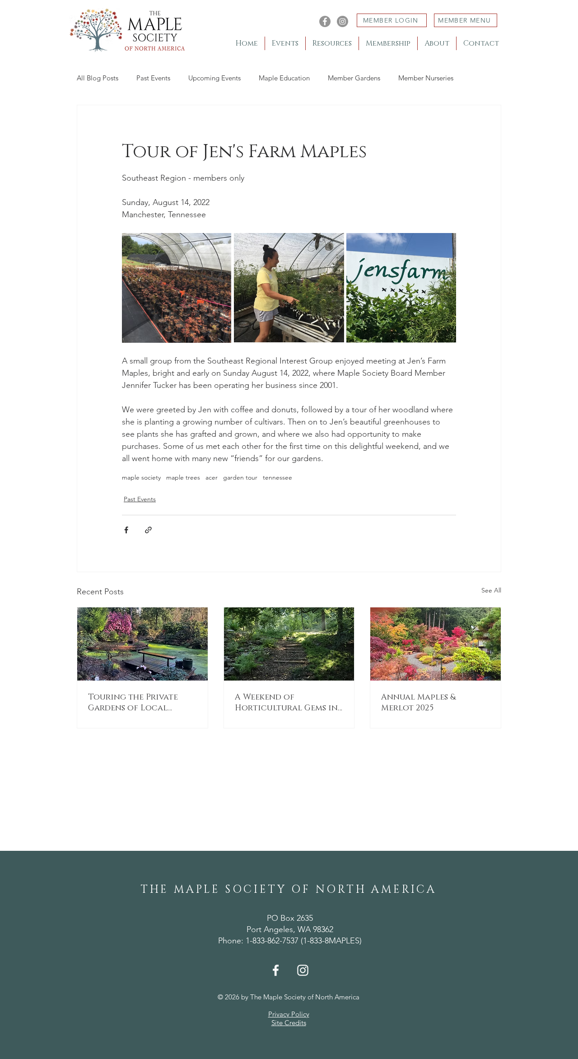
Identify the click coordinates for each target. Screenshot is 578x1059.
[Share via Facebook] (126, 530)
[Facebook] (325, 21)
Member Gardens (354, 78)
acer (211, 477)
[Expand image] (177, 288)
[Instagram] (342, 21)
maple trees (183, 477)
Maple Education (284, 78)
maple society (141, 477)
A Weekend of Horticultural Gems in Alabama (286, 703)
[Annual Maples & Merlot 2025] (435, 644)
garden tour (240, 477)
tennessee (277, 477)
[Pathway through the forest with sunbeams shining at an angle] (289, 644)
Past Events (153, 78)
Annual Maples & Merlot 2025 (418, 703)
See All (491, 590)
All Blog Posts (97, 78)
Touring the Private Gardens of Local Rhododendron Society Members (140, 703)
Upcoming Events (214, 78)
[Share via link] (148, 530)
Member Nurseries (425, 78)
